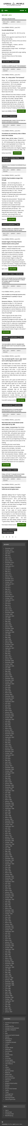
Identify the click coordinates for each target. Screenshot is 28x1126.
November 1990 (9, 946)
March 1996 (8, 855)
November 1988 (9, 983)
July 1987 (7, 1003)
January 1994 (8, 892)
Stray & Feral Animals (8, 532)
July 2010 (7, 602)
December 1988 (9, 981)
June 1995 (8, 867)
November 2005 (9, 680)
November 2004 (9, 698)
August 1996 (8, 846)
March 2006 (8, 675)
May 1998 (7, 814)
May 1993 (7, 905)
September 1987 (9, 1001)
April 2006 (8, 673)
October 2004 (9, 700)
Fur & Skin (8, 1058)
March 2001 (8, 764)
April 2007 (8, 655)
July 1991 (7, 933)
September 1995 (9, 864)
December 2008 (9, 628)
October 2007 (9, 646)
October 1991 (9, 929)
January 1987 (8, 1011)
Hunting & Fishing (15, 158)
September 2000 (9, 773)
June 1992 (8, 917)
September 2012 (9, 566)
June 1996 (8, 849)
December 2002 (9, 732)
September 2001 (9, 755)
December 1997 (9, 821)
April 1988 (8, 992)
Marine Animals (9, 1071)
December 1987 (9, 997)
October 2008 (9, 630)
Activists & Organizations (9, 224)
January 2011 (8, 594)
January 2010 (8, 610)
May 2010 (7, 605)
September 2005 (9, 684)
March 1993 (8, 908)
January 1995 (8, 874)
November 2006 (9, 662)
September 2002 (9, 737)
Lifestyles (7, 1069)
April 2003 (8, 726)
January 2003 (8, 730)
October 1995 (9, 862)
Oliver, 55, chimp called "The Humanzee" (14, 66)
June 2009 (8, 619)
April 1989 (8, 974)
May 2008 (7, 637)
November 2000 (9, 769)
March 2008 (8, 641)
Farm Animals (6, 61)
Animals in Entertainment (12, 1028)
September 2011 (9, 584)
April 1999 (8, 798)
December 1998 (9, 803)
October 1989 (9, 965)
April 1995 (8, 871)
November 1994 (9, 878)
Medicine (9, 470)
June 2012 (8, 569)
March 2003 (8, 728)
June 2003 (8, 723)
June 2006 (8, 669)
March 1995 (8, 872)
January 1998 (8, 819)
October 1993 (9, 897)
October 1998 (9, 807)
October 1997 (9, 824)
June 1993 (8, 903)
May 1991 (7, 937)
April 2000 (8, 780)
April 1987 (8, 1008)
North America (15, 61)
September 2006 (9, 666)
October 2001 (9, 753)
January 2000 (8, 783)
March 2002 (8, 746)
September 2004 (9, 701)
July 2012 (7, 568)
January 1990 (8, 960)
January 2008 (8, 643)
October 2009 (9, 614)
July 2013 (7, 553)
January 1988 (8, 995)
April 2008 (8, 639)
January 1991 (8, 942)
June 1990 (8, 953)
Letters (7, 1067)
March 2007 (8, 657)
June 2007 (8, 651)
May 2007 (7, 653)
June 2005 (8, 687)
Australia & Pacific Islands (12, 1035)
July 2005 (7, 685)
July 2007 (7, 650)
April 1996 (8, 853)
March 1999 (8, 799)
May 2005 (7, 689)
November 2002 (9, 733)
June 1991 (8, 935)
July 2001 (7, 757)
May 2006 (7, 671)
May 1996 (7, 851)
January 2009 (8, 626)
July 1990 (7, 951)
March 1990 (8, 958)
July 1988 (7, 987)
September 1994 (9, 881)
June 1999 (8, 794)
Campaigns (5, 274)
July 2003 (7, 721)
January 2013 (8, 561)
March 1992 (8, 922)
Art (6, 1031)
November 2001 (9, 751)
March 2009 (8, 625)
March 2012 (8, 575)
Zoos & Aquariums (10, 1099)
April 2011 (8, 591)
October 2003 (9, 717)
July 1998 (7, 810)
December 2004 (9, 696)
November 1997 (9, 823)
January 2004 (8, 712)
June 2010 (8, 603)
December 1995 (9, 858)
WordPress (10, 1124)
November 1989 (9, 963)
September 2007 (9, 648)
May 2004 (7, 707)
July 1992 (7, 915)
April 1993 (8, 906)
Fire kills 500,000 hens (8, 18)
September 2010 (9, 600)
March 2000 (8, 782)
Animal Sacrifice (9, 1026)
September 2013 (9, 552)
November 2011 (9, 580)
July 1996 (7, 847)
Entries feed (8, 1112)
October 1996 (9, 842)
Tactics (7, 1090)
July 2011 (7, 586)
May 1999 (7, 796)
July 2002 (7, 739)
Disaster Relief (9, 1047)
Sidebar (22, 10)
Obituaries (5, 116)
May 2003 (7, 725)
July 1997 (7, 828)
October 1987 (9, 999)
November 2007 (9, 644)
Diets (6, 1046)
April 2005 (8, 691)
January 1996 (8, 856)
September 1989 (9, 967)
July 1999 (7, 792)
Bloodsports (5, 158)
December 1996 (9, 839)
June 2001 (8, 758)
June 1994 (8, 885)
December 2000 (9, 767)
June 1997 (8, 830)
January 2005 (8, 694)
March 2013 (8, 559)
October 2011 (9, 582)
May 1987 (7, 1006)
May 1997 (7, 831)
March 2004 (8, 710)
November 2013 (9, 548)
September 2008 (9, 632)
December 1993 (9, 894)
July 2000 (7, 774)
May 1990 (7, 954)
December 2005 (9, 678)
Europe (12, 274)
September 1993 (9, 899)
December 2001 (9, 749)
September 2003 (9, 719)
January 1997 (8, 837)
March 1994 (8, 890)
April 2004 (8, 708)
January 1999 (8, 801)
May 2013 (7, 555)
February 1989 (9, 978)
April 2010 (8, 607)
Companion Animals (7, 405)
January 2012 (8, 577)
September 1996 (9, 844)
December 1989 (9, 962)
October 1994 (9, 880)
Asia (18, 224)
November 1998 (9, 805)
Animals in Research (10, 1030)
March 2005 (8, 692)
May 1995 (7, 869)
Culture (7, 1044)
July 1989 (7, 969)
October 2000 (9, 771)
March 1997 (8, 835)
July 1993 (7, 901)
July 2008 (7, 634)
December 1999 (9, 785)
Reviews (7, 1085)
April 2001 (8, 762)
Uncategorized (9, 1094)
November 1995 (9, 860)
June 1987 (8, 1004)
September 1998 (9, 808)
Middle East (8, 1074)
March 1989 (8, 976)
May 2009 (7, 621)
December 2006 (9, 660)
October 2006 (9, 664)
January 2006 (8, 676)
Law (22, 158)
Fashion (7, 1056)
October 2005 (9, 682)
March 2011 (8, 593)
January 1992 (8, 924)
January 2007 (8, 659)
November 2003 (9, 716)
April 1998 (8, 815)
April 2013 (8, 557)
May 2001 (7, 760)
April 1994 (8, 888)
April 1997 (8, 833)
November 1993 (9, 896)
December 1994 (9, 876)
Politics (21, 337)
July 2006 (7, 667)
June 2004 (8, 705)
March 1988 (8, 994)
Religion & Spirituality (11, 1083)
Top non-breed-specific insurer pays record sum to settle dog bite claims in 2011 (13, 346)
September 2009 (9, 616)
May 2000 (7, 778)
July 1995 (7, 865)
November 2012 (9, 562)
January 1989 (8, 979)
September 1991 (9, 931)
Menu (6, 10)
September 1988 (9, 985)
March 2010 (8, 609)
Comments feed (9, 1114)
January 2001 (8, 766)
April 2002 (8, 744)
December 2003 (9, 714)
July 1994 (7, 883)
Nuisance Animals (10, 1078)
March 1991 (8, 940)
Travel (7, 1092)
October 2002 (9, 735)
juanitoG (13, 21)
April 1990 (8, 956)
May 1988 (7, 990)
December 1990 (9, 944)
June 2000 (8, 776)
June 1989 (8, 970)
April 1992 (8, 921)
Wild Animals (13, 116)
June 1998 (8, 812)
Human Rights (9, 1060)
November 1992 (9, 912)
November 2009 (9, 612)
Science (15, 470)
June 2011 (8, 587)
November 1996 (9, 840)
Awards (7, 1037)
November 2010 (9, 596)
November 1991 (9, 928)
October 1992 (9, 913)
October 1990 (9, 947)
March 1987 (8, 1010)
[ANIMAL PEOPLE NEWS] (14, 3)
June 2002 (8, 741)
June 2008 (8, 635)
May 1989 (7, 972)
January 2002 (8, 748)
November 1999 (9, 787)
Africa (6, 1024)
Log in (7, 1110)
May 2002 (7, 742)
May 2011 (7, 589)
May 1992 (7, 919)
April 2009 (8, 623)
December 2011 (9, 578)
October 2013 (9, 550)
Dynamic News (18, 1124)
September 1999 (9, 790)
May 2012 (7, 571)
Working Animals (9, 1097)
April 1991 (8, 938)
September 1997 (9, 826)
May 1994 (7, 887)
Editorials (8, 1049)
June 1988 (8, 988)
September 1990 (9, 949)
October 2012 (9, 564)
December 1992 (9, 910)
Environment (8, 1051)
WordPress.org (9, 1115)
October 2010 (9, 598)
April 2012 (8, 573)
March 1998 (8, 817)
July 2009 (7, 618)
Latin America (9, 1063)
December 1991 (9, 926)
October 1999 (9, 789)
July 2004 (7, 703)
